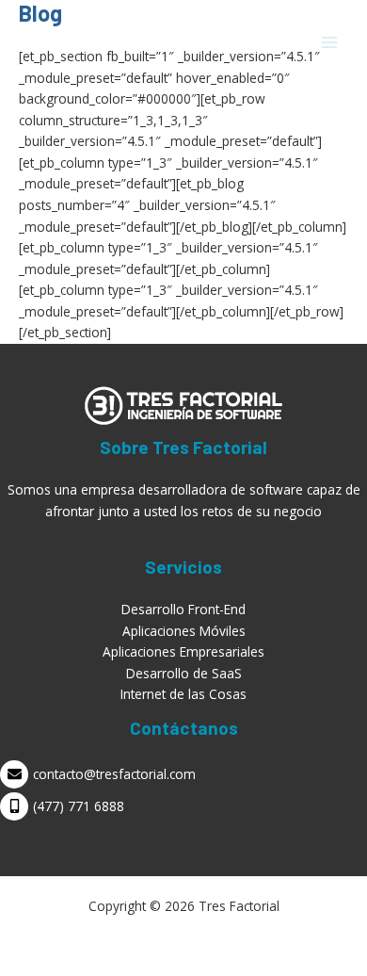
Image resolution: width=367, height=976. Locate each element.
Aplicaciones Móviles (184, 631)
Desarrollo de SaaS (184, 673)
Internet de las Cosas (183, 694)
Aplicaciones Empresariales (183, 651)
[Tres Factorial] (66, 43)
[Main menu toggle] (330, 43)
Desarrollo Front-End (183, 609)
